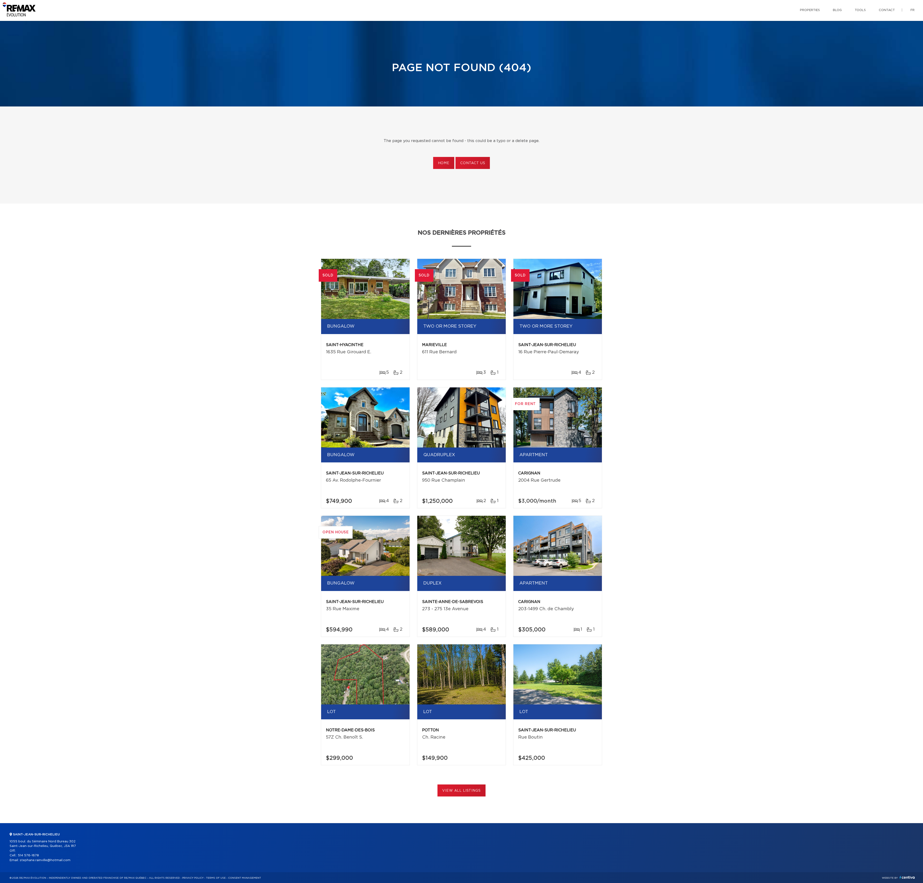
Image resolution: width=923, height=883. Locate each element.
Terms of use (216, 878)
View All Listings (461, 790)
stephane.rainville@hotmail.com (45, 860)
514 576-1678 (28, 855)
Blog (837, 10)
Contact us (472, 163)
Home (443, 163)
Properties (810, 10)
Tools (860, 10)
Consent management (244, 878)
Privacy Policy (193, 878)
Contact (887, 10)
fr (913, 10)
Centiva (907, 877)
